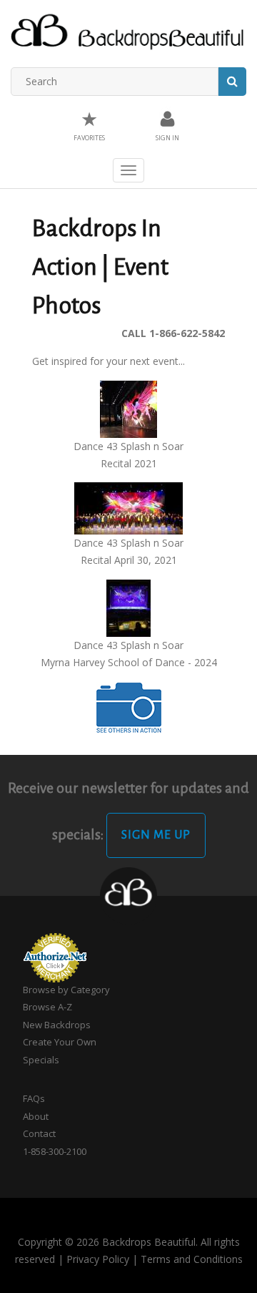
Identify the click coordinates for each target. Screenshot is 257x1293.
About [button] (36, 1116)
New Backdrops (57, 1024)
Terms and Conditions (192, 1259)
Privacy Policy (97, 1259)
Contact (39, 1133)
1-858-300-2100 (54, 1151)
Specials (41, 1059)
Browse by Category (66, 989)
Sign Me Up (156, 835)
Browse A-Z (47, 1006)
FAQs (34, 1098)
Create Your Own (59, 1041)
